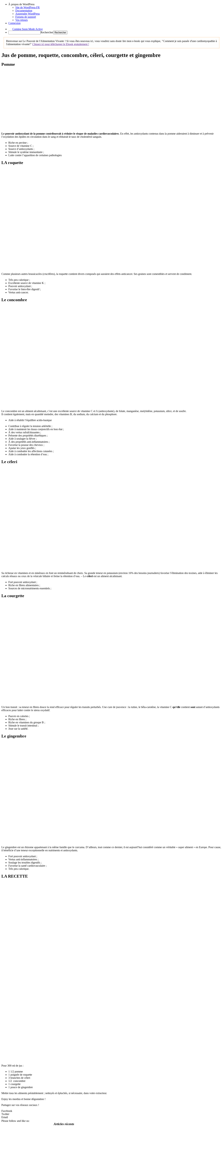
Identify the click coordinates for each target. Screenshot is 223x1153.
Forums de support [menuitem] (25, 16)
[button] (111, 1111)
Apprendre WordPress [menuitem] (27, 13)
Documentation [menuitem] (23, 10)
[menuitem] (115, 4)
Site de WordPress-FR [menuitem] (27, 7)
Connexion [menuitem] (14, 23)
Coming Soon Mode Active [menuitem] (27, 29)
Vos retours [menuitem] (21, 19)
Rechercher (47, 32)
